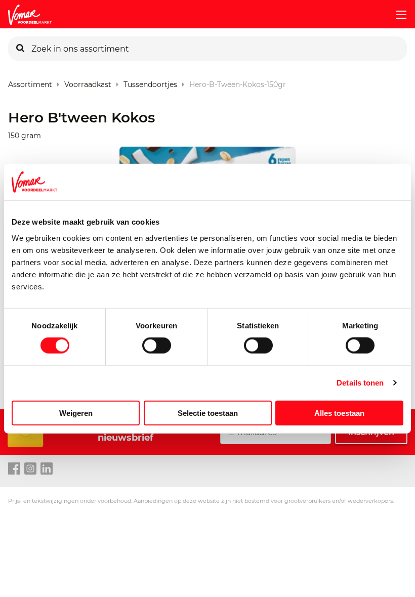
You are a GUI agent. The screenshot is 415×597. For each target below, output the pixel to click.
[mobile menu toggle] (397, 15)
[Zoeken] (20, 48)
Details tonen (360, 382)
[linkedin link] (46, 469)
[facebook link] (14, 469)
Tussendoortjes (150, 82)
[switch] (156, 345)
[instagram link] (30, 469)
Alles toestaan (339, 412)
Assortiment (30, 82)
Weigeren (76, 412)
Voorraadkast (87, 82)
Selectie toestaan (208, 412)
